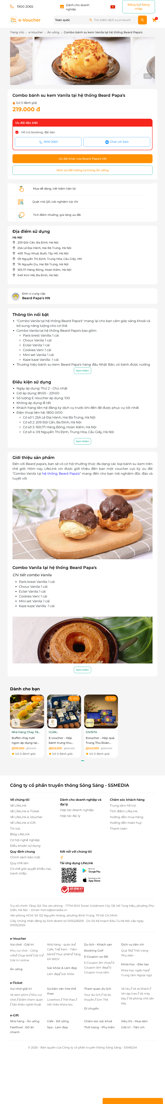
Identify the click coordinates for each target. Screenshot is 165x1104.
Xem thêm (82, 370)
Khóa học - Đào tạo (135, 964)
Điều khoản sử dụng (25, 846)
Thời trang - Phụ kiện (99, 1027)
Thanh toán (118, 828)
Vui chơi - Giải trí (22, 944)
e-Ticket (16, 983)
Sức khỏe (67, 974)
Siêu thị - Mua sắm (134, 1021)
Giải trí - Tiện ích (133, 1027)
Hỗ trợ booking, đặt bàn (38, 132)
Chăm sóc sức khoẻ (98, 1021)
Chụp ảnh (24, 955)
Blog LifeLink (20, 834)
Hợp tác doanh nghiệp (77, 810)
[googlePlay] (93, 870)
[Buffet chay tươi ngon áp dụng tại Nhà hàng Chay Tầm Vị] (27, 711)
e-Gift (14, 1015)
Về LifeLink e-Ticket (24, 811)
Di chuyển (91, 1008)
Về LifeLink (18, 805)
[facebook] (62, 857)
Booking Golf (93, 950)
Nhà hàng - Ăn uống (24, 1021)
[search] (142, 20)
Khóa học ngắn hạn (134, 970)
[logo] (25, 20)
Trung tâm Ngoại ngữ (136, 975)
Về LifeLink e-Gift (23, 823)
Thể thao (69, 999)
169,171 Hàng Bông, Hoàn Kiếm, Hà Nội (44, 270)
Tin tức (15, 828)
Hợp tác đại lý (70, 816)
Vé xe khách (141, 989)
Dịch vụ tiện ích (132, 944)
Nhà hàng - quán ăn (61, 944)
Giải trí (37, 955)
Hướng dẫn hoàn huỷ (126, 823)
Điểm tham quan (31, 999)
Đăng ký (134, 4)
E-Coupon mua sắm (98, 970)
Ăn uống (16, 969)
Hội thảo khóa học (60, 1004)
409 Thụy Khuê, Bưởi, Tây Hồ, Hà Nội (43, 253)
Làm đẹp (53, 974)
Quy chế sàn (19, 863)
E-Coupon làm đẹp (99, 965)
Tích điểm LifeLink (123, 811)
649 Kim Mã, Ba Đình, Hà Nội (38, 275)
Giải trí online (19, 960)
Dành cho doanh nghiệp (77, 7)
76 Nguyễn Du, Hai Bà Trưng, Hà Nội (43, 264)
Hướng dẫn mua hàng (126, 817)
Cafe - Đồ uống (58, 1021)
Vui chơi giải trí (21, 989)
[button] (69, 77)
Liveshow (54, 999)
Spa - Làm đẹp (57, 1027)
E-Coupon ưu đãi (96, 956)
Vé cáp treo (129, 993)
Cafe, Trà (53, 949)
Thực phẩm (64, 954)
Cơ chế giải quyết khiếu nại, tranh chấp (30, 871)
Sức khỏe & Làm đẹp (62, 968)
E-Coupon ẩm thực (97, 962)
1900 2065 (25, 6)
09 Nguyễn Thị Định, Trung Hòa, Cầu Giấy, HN (50, 259)
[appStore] (93, 880)
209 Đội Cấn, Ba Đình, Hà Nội (38, 242)
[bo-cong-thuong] (72, 889)
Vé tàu (126, 989)
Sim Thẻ (102, 999)
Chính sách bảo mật (25, 857)
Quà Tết (126, 950)
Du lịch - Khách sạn (98, 944)
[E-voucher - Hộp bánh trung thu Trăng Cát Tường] (64, 711)
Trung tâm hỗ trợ (123, 805)
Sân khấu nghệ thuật (26, 1004)
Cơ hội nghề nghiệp (25, 840)
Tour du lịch (92, 995)
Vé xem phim (19, 995)
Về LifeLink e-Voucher (26, 817)
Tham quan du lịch (97, 989)
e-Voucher (18, 938)
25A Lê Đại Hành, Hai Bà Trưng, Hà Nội (44, 248)
